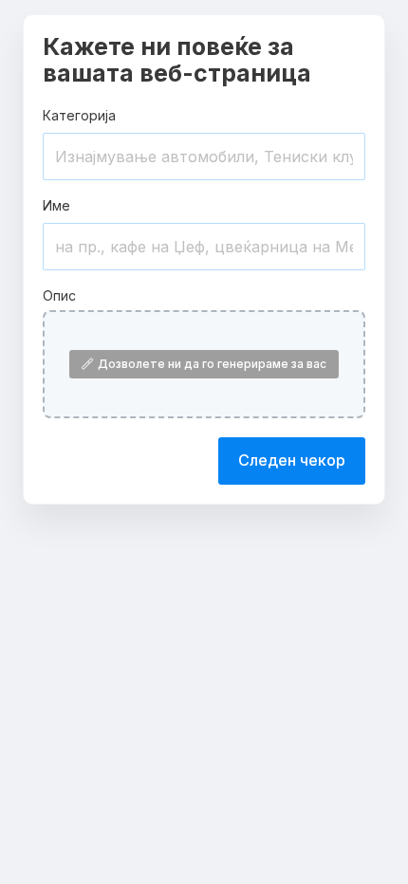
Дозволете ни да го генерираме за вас (212, 364)
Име (56, 205)
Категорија (79, 115)
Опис (59, 295)
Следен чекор (291, 460)
